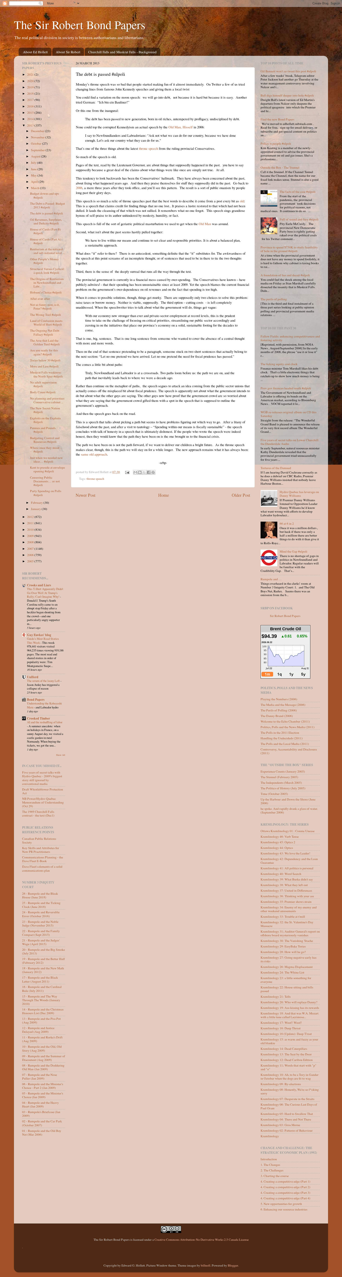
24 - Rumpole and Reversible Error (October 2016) (41, 914)
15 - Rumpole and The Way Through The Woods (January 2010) (41, 1000)
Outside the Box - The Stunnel (280, 167)
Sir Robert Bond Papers (285, 616)
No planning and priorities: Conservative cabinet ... (47, 400)
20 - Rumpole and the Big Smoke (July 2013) (43, 951)
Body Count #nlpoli (43, 392)
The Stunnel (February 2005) (279, 777)
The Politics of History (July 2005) (283, 788)
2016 (30, 106)
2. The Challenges (272, 1170)
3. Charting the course (275, 1176)
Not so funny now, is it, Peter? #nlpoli (45, 306)
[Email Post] (127, 472)
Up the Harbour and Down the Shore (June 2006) (288, 801)
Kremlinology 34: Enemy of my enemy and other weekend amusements (289, 909)
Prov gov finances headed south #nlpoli (286, 388)
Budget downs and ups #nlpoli (44, 195)
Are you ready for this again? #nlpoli (44, 352)
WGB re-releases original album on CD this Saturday (288, 414)
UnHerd (32, 677)
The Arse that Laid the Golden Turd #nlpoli (45, 342)
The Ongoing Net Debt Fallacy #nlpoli (44, 332)
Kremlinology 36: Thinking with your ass (287, 896)
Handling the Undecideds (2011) (282, 738)
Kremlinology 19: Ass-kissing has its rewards (290, 1008)
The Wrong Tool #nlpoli (45, 315)
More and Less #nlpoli (44, 366)
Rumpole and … (271, 579)
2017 (30, 100)
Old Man (205, 223)
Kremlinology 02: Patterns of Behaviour (287, 1130)
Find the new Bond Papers (277, 119)
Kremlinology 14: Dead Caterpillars (284, 1049)
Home (163, 495)
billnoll (205, 1265)
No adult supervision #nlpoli (43, 384)
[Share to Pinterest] (153, 472)
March (35, 188)
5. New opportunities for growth (281, 1204)
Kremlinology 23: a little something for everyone (286, 980)
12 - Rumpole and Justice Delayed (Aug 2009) (38, 1030)
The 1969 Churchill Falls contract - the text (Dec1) (38, 813)
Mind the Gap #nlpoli (293, 551)
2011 (30, 523)
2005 (30, 561)
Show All (60, 755)
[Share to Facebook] (148, 472)
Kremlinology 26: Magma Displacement (287, 967)
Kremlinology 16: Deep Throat (281, 1028)
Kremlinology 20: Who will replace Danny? (289, 1002)
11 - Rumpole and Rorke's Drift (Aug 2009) (42, 1039)
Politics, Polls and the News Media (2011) (288, 727)
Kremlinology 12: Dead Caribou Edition (287, 1060)
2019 (30, 87)
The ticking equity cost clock (279, 364)
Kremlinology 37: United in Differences (286, 890)
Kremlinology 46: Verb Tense (280, 836)
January (36, 509)
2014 (30, 119)
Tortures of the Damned (276, 468)
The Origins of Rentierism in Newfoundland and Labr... (47, 282)
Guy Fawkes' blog (39, 635)
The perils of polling (274, 299)
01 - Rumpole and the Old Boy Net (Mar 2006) (41, 1133)
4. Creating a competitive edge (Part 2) (285, 1187)
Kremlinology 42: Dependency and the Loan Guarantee (289, 861)
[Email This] (135, 472)
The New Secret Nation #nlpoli (45, 410)
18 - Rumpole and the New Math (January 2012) (43, 970)
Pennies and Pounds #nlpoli (43, 430)
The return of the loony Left (43, 681)
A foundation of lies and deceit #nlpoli (285, 275)
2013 (30, 125)
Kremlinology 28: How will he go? (283, 952)
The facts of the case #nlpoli (297, 192)
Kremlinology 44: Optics (277, 848)
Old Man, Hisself (180, 127)
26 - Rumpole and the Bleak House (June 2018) (40, 895)
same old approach (94, 454)
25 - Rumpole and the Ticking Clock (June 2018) (41, 905)
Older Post (241, 495)
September (38, 150)
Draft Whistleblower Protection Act (42, 791)
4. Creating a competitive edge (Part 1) (285, 1181)
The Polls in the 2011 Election (280, 732)
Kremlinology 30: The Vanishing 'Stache (287, 941)
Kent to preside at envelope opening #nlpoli (47, 469)
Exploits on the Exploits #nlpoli (45, 420)
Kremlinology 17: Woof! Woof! (281, 1022)
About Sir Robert (68, 52)
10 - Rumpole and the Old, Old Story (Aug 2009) (42, 1048)
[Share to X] (144, 472)
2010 (30, 529)
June (34, 169)
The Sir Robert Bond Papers (79, 24)
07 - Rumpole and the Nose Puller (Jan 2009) (39, 1076)
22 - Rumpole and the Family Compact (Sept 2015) (41, 933)
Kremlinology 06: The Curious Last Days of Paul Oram (289, 1106)
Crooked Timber (38, 718)
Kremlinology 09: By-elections (281, 1084)
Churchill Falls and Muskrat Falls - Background (122, 52)
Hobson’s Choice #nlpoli (46, 292)
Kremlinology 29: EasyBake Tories (283, 946)
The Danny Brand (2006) (277, 716)
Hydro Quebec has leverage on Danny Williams (299, 494)
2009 (30, 536)
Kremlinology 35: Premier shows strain (286, 902)
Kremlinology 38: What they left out (284, 885)
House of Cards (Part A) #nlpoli (45, 241)
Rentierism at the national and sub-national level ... (47, 251)
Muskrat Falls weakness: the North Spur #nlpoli (46, 374)
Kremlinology (270, 1136)
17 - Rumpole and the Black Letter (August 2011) (40, 979)
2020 (30, 81)
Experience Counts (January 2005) (283, 771)
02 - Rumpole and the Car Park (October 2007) (42, 1123)
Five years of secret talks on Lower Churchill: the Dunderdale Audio (290, 442)
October (36, 143)
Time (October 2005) (274, 794)
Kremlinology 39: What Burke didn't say (287, 879)
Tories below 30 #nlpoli (45, 360)
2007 (30, 549)
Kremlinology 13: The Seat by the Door (286, 1054)
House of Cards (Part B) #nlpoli (45, 231)
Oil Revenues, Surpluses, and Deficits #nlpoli (46, 221)
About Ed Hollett (35, 52)
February (37, 502)
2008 (30, 542)
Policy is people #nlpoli (276, 143)
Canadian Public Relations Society (39, 840)
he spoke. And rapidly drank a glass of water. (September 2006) (289, 810)
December (38, 131)
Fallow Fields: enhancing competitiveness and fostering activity (290, 338)
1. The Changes (270, 1165)
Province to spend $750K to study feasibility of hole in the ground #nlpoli (289, 249)
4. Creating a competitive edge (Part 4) (285, 1198)
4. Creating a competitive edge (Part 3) (285, 1192)
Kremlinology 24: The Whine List (282, 972)
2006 (79, 187)
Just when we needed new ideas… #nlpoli (46, 459)
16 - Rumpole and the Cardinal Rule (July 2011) (42, 989)
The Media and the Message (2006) (283, 705)
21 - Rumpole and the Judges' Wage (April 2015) (41, 942)
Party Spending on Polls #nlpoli (45, 493)
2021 (30, 74)
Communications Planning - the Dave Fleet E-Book (42, 859)
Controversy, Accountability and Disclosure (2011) (289, 751)
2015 (30, 112)
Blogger (233, 1265)
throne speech (148, 148)
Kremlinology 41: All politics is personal (287, 868)
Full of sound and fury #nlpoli (299, 219)
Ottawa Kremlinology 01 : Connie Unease (288, 831)
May (34, 175)
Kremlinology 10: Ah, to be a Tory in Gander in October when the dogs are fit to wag (290, 1076)
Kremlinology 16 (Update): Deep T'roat (286, 1034)
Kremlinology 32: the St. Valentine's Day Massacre (287, 924)
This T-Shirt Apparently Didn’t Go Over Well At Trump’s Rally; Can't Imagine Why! (45, 593)
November (38, 137)
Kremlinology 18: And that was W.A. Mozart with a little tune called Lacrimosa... (290, 1015)
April (35, 182)
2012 (30, 517)
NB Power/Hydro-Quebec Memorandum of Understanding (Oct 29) (43, 802)
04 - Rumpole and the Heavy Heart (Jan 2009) (40, 1104)
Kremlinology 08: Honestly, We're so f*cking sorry (290, 1091)
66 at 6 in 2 (287, 523)
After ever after (40, 299)
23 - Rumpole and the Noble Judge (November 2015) (40, 923)
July (34, 162)
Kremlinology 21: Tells (276, 996)
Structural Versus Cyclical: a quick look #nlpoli (47, 271)
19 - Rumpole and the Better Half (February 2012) (43, 961)
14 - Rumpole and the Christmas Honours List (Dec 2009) (43, 1011)
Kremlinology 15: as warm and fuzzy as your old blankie (289, 1041)
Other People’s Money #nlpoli (44, 261)
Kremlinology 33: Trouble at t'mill (283, 916)
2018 (30, 93)
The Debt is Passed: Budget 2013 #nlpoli (47, 205)
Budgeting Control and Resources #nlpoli (45, 440)
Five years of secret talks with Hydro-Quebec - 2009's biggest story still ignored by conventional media (42, 778)
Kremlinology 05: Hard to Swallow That (287, 1114)
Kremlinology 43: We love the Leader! (285, 853)
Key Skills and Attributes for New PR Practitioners (40, 850)
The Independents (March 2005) (281, 782)
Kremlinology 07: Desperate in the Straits (287, 1099)
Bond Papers (35, 699)
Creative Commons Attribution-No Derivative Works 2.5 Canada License (201, 1239)
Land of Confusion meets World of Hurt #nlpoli (46, 323)
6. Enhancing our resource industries (284, 1209)
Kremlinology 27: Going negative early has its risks (288, 959)
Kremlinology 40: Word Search (281, 874)
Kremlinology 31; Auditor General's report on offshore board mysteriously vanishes (290, 933)
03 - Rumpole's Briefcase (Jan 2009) (41, 1114)
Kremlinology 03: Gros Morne (280, 1125)
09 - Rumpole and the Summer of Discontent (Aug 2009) (43, 1058)
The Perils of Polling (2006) (279, 710)
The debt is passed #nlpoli (46, 213)
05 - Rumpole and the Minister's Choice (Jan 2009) (42, 1095)
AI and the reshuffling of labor (44, 722)
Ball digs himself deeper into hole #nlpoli (287, 95)
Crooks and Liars (39, 585)
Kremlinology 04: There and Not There (286, 1119)
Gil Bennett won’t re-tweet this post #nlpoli (288, 71)
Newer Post (85, 495)
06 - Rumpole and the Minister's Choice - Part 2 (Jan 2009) (42, 1086)
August (36, 156)
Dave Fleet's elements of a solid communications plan (42, 868)
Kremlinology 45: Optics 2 (278, 842)
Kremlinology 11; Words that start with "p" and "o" (288, 1067)
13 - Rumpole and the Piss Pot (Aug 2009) (41, 1020)
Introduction (269, 1159)
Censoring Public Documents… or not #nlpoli (45, 481)
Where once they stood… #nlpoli (46, 449)
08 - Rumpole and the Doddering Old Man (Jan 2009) (43, 1067)
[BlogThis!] (139, 472)
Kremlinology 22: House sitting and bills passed (287, 989)
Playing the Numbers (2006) (279, 699)
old (242, 201)
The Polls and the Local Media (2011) (285, 744)
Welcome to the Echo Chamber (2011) (285, 721)
